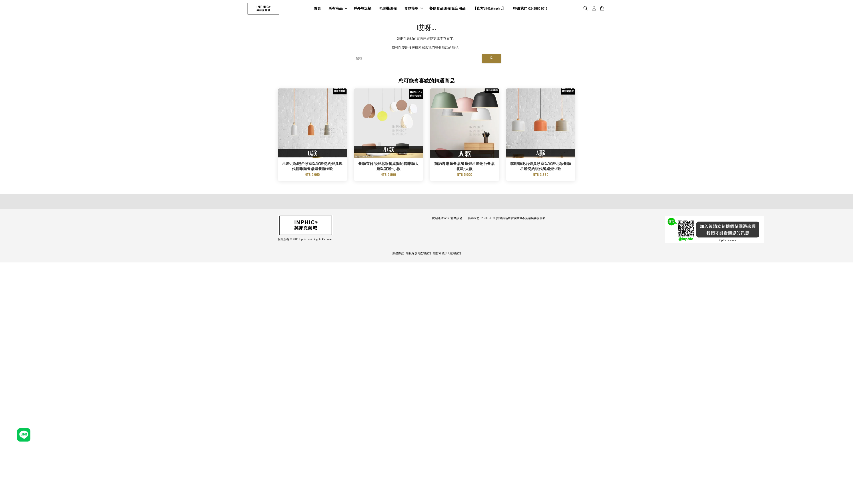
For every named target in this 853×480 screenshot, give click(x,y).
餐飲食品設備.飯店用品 (447, 8)
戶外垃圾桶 (362, 8)
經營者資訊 (440, 253)
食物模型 (411, 8)
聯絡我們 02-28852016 (530, 8)
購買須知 (425, 253)
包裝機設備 (388, 8)
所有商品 (336, 8)
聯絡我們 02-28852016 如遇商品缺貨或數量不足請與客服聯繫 (506, 218)
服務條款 (398, 253)
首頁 (317, 8)
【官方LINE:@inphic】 (489, 8)
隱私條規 (411, 253)
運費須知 (455, 253)
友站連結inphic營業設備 (447, 218)
